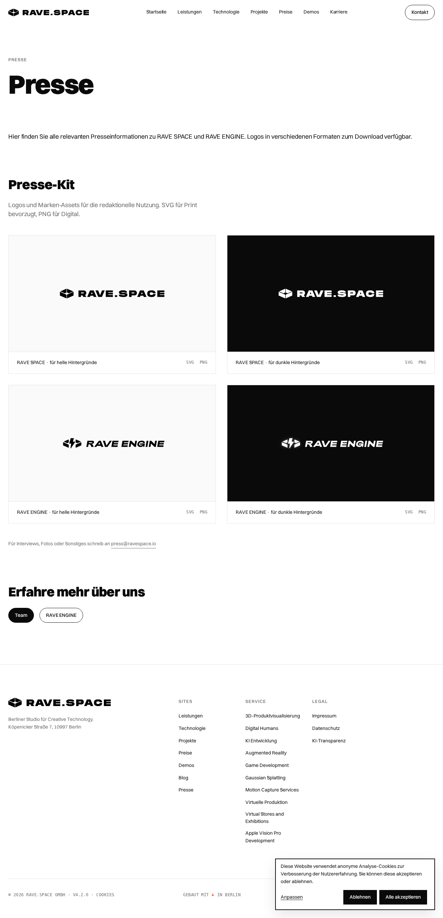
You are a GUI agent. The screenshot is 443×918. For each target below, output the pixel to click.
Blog (183, 778)
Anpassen (292, 897)
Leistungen (189, 12)
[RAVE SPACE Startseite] (48, 12)
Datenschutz (326, 728)
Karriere (338, 12)
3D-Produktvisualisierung (272, 716)
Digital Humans (261, 728)
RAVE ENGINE (61, 615)
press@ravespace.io (133, 543)
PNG (203, 362)
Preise (285, 12)
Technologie (226, 12)
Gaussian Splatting (265, 778)
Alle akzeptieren (403, 897)
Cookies (105, 894)
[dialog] (355, 884)
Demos (311, 12)
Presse (186, 790)
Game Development (267, 765)
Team (21, 615)
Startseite (156, 12)
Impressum (324, 716)
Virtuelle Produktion (266, 802)
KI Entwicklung (261, 741)
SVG (190, 362)
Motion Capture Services (272, 790)
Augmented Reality (266, 753)
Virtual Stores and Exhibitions (264, 818)
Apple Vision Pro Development (263, 837)
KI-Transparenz (329, 741)
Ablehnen (360, 897)
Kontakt (420, 12)
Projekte (259, 12)
